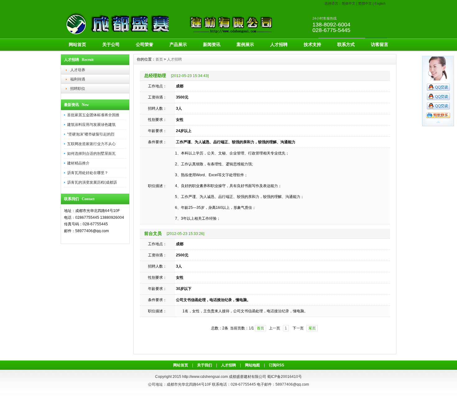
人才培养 (77, 70)
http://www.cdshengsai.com (205, 376)
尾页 (312, 328)
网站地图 (252, 365)
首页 (159, 59)
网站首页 (77, 44)
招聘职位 (77, 88)
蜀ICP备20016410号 (284, 376)
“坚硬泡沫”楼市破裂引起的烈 (90, 134)
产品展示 (178, 44)
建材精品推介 (78, 163)
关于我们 (204, 365)
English (380, 3)
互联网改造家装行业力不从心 (91, 144)
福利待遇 (77, 79)
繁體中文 (365, 3)
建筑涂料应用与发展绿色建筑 (91, 124)
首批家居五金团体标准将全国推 (93, 115)
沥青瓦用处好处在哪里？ (87, 173)
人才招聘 (279, 44)
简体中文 (348, 3)
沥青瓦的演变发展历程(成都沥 (92, 182)
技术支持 (312, 44)
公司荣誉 (144, 44)
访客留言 (379, 44)
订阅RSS (276, 365)
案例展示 (245, 44)
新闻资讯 (211, 44)
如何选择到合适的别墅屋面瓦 (91, 153)
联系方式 (346, 44)
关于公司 (111, 44)
